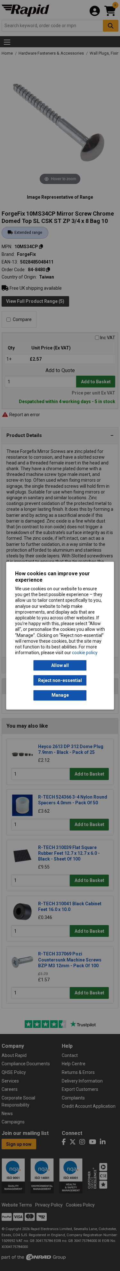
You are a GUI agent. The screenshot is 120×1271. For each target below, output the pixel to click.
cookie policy (85, 652)
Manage (60, 695)
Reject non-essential (60, 680)
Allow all (60, 665)
